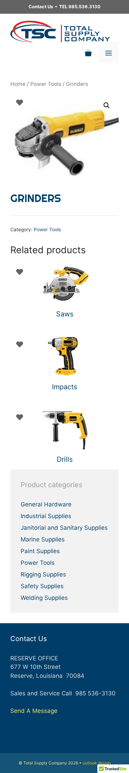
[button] (106, 105)
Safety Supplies (42, 586)
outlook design (97, 762)
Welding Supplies (44, 597)
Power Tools (45, 84)
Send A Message (33, 710)
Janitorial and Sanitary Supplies (64, 527)
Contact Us (41, 6)
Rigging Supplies (43, 574)
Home (17, 84)
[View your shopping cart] (88, 52)
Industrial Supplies (46, 516)
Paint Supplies (40, 551)
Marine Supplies (43, 539)
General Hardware (46, 504)
